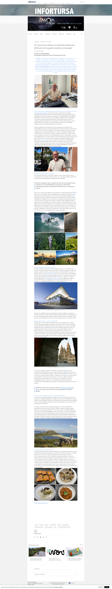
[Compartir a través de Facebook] (34, 537)
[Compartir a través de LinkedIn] (40, 537)
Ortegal (59, 524)
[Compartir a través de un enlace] (43, 537)
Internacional (47, 34)
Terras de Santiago (48, 527)
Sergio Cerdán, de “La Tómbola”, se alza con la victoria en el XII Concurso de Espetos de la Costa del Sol (75, 559)
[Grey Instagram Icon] (83, 2)
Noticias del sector (37, 533)
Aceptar (106, 587)
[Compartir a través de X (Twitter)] (37, 537)
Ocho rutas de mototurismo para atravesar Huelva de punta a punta (36, 559)
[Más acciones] (76, 41)
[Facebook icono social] (69, 583)
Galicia (36, 524)
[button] (81, 33)
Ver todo (81, 544)
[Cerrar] (110, 587)
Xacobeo (46, 524)
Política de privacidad (58, 587)
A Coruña (41, 524)
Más (74, 34)
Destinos (36, 34)
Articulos (30, 34)
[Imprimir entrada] (46, 537)
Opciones (101, 587)
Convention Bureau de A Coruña (64, 527)
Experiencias (61, 34)
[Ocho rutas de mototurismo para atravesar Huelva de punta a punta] (37, 552)
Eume (55, 527)
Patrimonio (54, 34)
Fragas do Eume (66, 524)
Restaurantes (68, 34)
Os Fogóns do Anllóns (39, 527)
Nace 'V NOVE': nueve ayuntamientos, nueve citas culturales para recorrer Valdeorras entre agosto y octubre (55, 559)
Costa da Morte (53, 524)
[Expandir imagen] (49, 222)
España (41, 34)
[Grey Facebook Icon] (81, 2)
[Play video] (55, 159)
